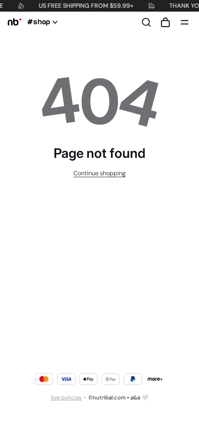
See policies (66, 397)
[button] (165, 22)
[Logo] (13, 22)
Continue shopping (99, 173)
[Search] (146, 22)
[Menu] (184, 22)
